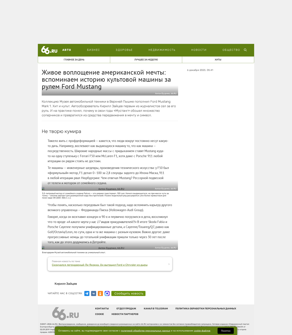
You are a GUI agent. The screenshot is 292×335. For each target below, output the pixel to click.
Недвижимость (162, 49)
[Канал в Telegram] (86, 293)
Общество (231, 49)
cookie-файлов (202, 330)
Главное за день (74, 59)
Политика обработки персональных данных (205, 308)
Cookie (99, 314)
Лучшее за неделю (146, 59)
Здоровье (124, 49)
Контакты (102, 308)
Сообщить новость (128, 293)
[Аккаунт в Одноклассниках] (100, 293)
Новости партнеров (125, 314)
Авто (66, 49)
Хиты (218, 59)
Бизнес (93, 49)
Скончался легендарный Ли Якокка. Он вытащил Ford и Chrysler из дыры (100, 264)
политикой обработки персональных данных (145, 330)
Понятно (225, 330)
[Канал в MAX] (107, 293)
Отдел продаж (126, 308)
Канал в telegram (156, 308)
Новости (199, 49)
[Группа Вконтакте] (93, 293)
